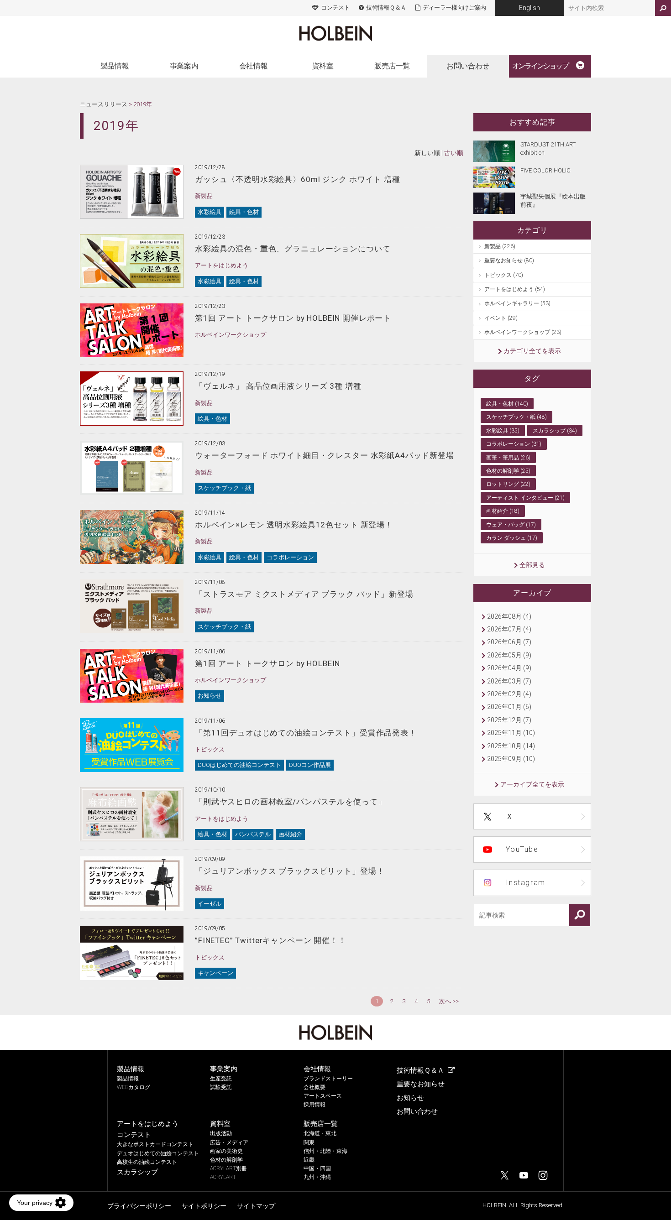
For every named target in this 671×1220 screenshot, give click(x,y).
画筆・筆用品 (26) (508, 457)
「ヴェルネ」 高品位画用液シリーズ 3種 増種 (278, 386)
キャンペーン (215, 973)
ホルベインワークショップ (230, 334)
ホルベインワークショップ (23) (522, 332)
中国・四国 (317, 1168)
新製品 (204, 196)
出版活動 (221, 1133)
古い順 (453, 152)
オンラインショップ (540, 66)
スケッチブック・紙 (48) (516, 417)
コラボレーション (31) (513, 444)
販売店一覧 (392, 66)
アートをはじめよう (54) (514, 289)
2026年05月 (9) (509, 655)
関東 (309, 1142)
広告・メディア (229, 1142)
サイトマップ (256, 1206)
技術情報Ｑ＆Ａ (386, 7)
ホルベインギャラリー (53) (517, 303)
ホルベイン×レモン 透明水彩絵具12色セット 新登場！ (294, 524)
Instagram (525, 882)
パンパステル (253, 834)
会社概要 (314, 1087)
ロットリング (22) (508, 484)
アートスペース (323, 1096)
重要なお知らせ (421, 1084)
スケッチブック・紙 (224, 488)
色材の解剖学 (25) (508, 471)
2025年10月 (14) (511, 746)
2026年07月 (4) (509, 629)
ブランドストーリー (328, 1078)
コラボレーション (290, 557)
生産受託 (221, 1078)
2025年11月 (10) (511, 732)
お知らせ (209, 695)
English (529, 7)
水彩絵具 (209, 212)
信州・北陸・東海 (325, 1151)
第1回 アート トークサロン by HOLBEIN (267, 663)
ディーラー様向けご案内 (454, 7)
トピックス (210, 749)
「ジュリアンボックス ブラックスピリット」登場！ (289, 871)
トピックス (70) (503, 275)
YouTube (522, 849)
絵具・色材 (244, 212)
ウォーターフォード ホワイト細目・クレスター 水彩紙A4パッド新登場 (324, 455)
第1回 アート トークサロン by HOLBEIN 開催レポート (293, 318)
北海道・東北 (320, 1133)
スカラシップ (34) (555, 431)
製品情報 (114, 66)
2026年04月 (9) (509, 668)
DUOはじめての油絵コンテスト (239, 764)
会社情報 (253, 66)
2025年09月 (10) (511, 758)
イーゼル (209, 903)
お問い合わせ (467, 66)
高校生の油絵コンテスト (147, 1162)
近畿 (309, 1160)
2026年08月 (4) (509, 616)
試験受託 (221, 1087)
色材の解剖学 (226, 1160)
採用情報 (314, 1104)
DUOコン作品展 (310, 764)
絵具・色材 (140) (507, 404)
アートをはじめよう (221, 265)
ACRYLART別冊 (228, 1168)
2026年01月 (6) (509, 706)
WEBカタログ (133, 1087)
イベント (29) (501, 318)
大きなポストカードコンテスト (155, 1144)
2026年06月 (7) (509, 642)
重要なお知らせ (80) (509, 260)
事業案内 (184, 66)
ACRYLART (223, 1177)
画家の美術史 (226, 1151)
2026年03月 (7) (509, 681)
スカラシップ (137, 1172)
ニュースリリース (103, 104)
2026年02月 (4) (509, 694)
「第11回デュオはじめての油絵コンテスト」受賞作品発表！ (306, 732)
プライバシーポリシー (139, 1206)
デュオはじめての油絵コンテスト (158, 1153)
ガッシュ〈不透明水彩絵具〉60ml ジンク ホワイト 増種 (297, 179)
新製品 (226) (499, 246)
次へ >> (449, 1001)
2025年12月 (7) (509, 720)
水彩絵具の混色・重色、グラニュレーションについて (292, 248)
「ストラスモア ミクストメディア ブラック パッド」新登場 (304, 594)
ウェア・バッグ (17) (511, 524)
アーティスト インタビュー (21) (525, 498)
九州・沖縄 (317, 1177)
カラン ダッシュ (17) (511, 538)
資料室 (323, 66)
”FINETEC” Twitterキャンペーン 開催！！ (270, 940)
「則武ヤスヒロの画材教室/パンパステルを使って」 (290, 801)
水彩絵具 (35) (502, 431)
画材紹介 (290, 834)
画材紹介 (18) (502, 511)
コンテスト (335, 7)
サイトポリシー (204, 1206)
